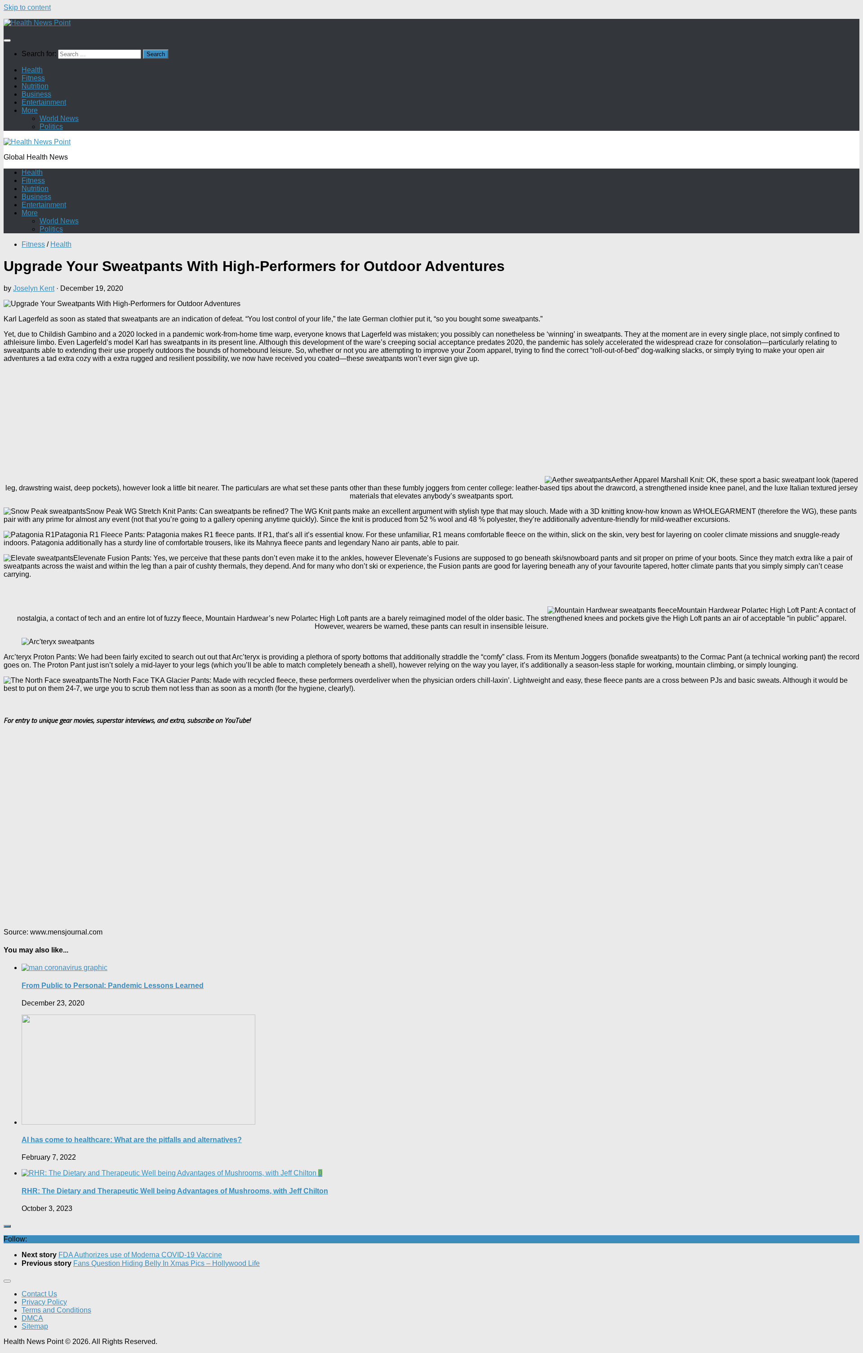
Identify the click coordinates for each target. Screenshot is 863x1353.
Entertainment (44, 102)
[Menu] (7, 40)
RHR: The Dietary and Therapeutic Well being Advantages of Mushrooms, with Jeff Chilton (175, 1191)
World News (59, 118)
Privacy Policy (44, 1302)
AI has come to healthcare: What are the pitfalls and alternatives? (132, 1140)
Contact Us (39, 1294)
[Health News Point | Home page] (37, 23)
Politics (51, 126)
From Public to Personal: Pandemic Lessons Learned (113, 985)
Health (32, 70)
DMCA (32, 1318)
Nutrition (35, 86)
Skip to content (27, 7)
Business (36, 94)
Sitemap (35, 1326)
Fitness (33, 78)
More (30, 110)
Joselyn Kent (33, 288)
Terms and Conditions (56, 1310)
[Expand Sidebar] (7, 1226)
